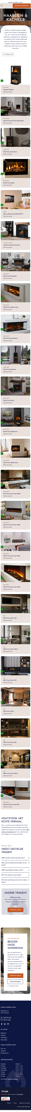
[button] (15, 857)
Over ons (3, 1048)
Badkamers (4, 1033)
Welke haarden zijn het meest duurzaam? (13, 858)
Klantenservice (5, 1053)
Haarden (3, 1035)
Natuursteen (4, 1040)
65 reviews (20, 1094)
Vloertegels (4, 1037)
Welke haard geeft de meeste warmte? (12, 870)
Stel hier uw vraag (15, 897)
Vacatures (3, 1051)
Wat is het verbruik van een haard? (11, 875)
